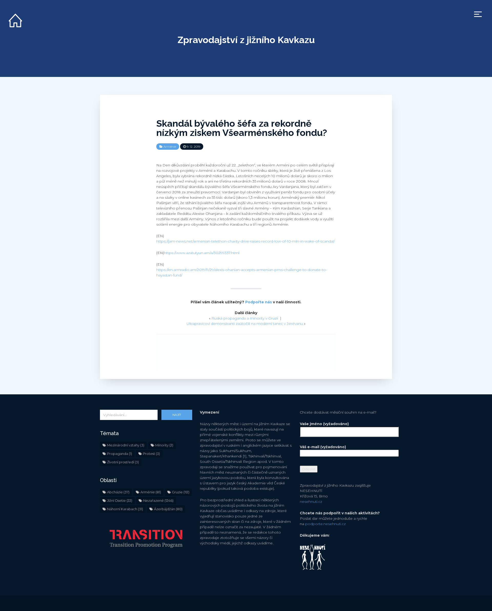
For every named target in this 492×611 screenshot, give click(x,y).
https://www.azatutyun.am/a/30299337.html (201, 253)
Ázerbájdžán (168, 509)
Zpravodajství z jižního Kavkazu (246, 39)
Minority (164, 445)
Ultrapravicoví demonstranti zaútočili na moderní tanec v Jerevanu (245, 323)
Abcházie (118, 492)
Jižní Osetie (119, 500)
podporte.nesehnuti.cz (325, 524)
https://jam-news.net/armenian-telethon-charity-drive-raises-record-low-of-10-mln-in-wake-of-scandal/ (245, 241)
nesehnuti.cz (311, 501)
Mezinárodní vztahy (125, 445)
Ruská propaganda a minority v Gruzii (244, 318)
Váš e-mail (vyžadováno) (323, 447)
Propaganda (119, 454)
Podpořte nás (258, 302)
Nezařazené (158, 500)
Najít (176, 415)
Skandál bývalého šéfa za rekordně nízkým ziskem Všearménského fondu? (241, 128)
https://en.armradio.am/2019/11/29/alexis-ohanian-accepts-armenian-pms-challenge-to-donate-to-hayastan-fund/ (241, 272)
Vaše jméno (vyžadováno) (324, 424)
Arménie (169, 146)
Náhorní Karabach (125, 509)
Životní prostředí (123, 462)
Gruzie (180, 492)
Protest (151, 454)
